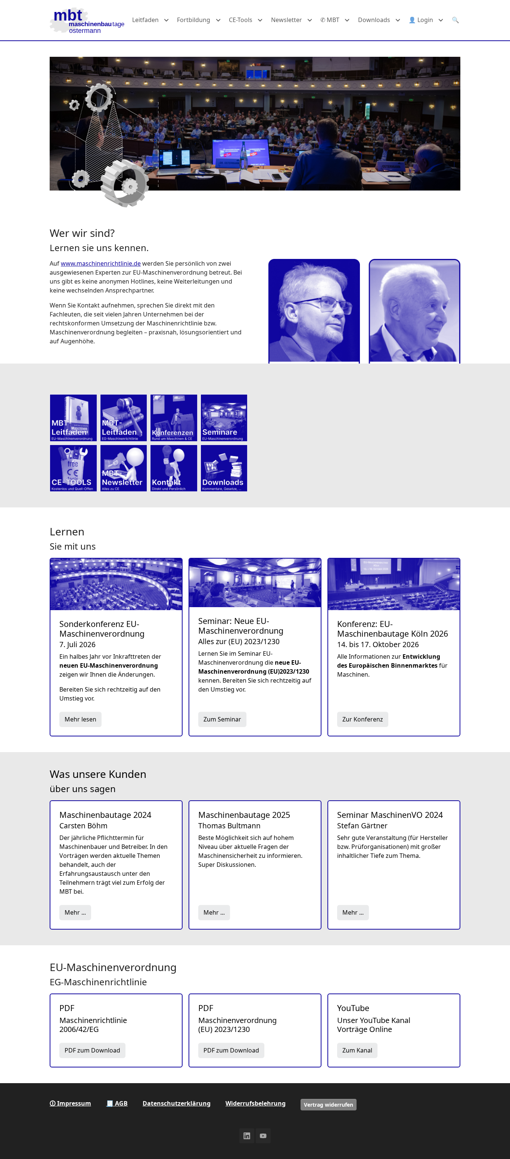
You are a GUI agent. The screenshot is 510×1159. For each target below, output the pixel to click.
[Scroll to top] (494, 1143)
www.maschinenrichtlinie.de (101, 263)
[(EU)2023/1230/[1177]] (73, 418)
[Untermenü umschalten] (166, 20)
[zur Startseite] (87, 20)
